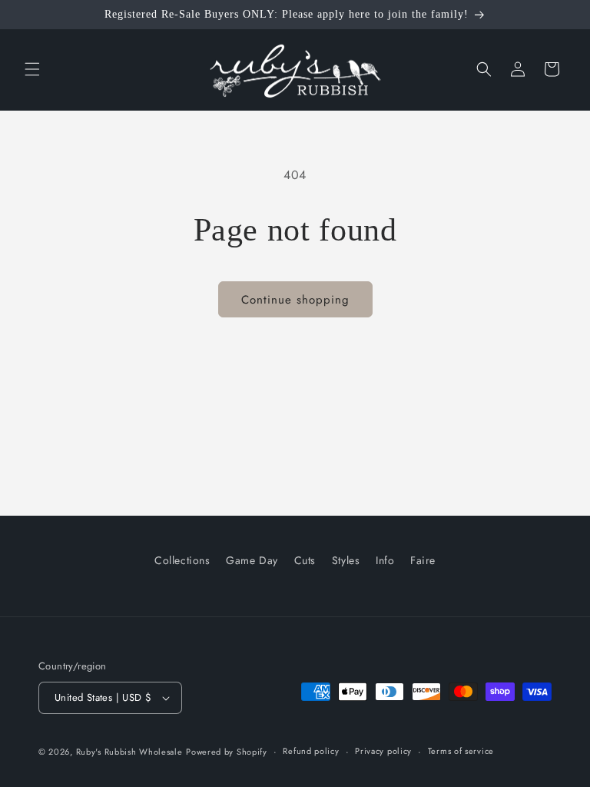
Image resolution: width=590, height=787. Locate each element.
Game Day (252, 560)
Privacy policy (383, 751)
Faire (423, 560)
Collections (182, 560)
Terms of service (461, 751)
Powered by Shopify (226, 751)
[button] (32, 69)
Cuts (305, 560)
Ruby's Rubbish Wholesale (129, 751)
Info (385, 560)
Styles (346, 560)
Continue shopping (295, 299)
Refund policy (311, 751)
